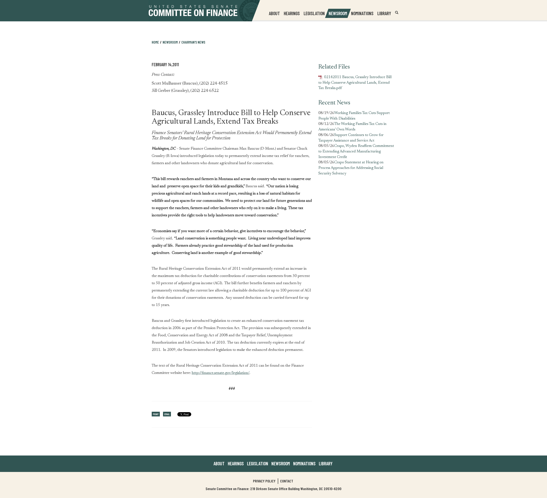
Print (156, 414)
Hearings (292, 13)
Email (167, 414)
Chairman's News (193, 42)
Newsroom (280, 463)
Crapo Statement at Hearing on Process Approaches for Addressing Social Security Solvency (351, 168)
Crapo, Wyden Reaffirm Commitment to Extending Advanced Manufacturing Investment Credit (356, 151)
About (219, 463)
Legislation (314, 13)
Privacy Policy (264, 481)
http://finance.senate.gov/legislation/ (220, 373)
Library (384, 13)
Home (155, 42)
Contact (286, 481)
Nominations (362, 13)
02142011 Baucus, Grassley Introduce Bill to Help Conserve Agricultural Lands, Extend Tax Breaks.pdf (355, 82)
